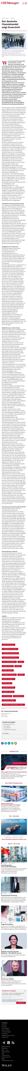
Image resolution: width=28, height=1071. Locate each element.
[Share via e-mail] (15, 743)
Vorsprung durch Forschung (9, 895)
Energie (5, 1033)
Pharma (4, 1026)
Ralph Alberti (8, 679)
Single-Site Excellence (7, 924)
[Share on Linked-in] (9, 743)
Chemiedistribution (10, 653)
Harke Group (8, 670)
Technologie (6, 1032)
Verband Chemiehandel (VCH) (13, 704)
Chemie (11, 893)
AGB (3, 1058)
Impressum (5, 1055)
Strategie (12, 863)
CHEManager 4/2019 (10, 649)
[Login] (23, 3)
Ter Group (7, 696)
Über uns (5, 1050)
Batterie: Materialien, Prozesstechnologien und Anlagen (11, 804)
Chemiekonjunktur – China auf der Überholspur (8, 865)
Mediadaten (6, 1052)
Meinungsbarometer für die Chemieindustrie (14, 772)
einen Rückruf (7, 727)
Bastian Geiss (8, 644)
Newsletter (6, 1046)
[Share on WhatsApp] (12, 743)
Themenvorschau (7, 1060)
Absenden (21, 1002)
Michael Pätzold (9, 674)
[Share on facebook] (2, 743)
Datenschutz (6, 1057)
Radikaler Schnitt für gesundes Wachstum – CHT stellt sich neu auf (11, 952)
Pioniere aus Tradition (7, 979)
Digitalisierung (8, 1035)
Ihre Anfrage (6, 733)
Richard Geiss (8, 687)
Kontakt (5, 1048)
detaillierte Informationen (10, 729)
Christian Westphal (10, 657)
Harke (18, 666)
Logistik (5, 1037)
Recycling (7, 683)
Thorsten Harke (9, 700)
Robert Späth (8, 691)
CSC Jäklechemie (9, 661)
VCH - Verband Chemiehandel (9, 711)
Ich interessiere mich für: (9, 724)
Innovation (6, 1030)
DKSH (20, 661)
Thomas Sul (18, 696)
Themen (13, 18)
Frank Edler (8, 666)
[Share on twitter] (5, 743)
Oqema (21, 674)
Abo (3, 1053)
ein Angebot (7, 726)
